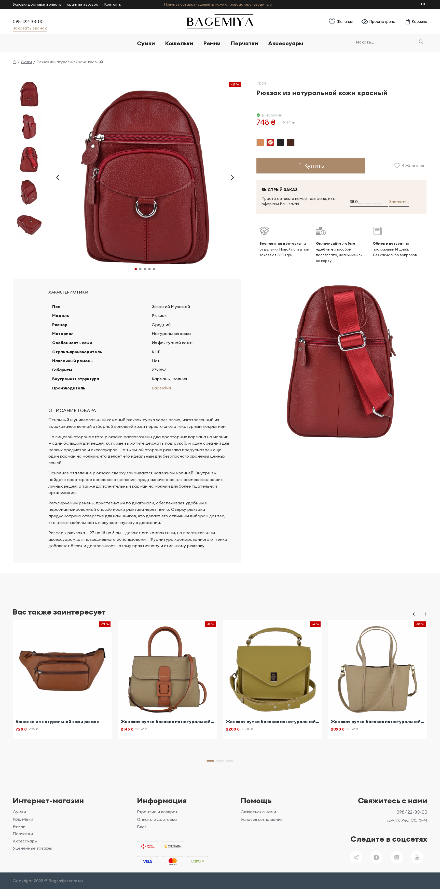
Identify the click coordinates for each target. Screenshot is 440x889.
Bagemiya (161, 387)
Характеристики (68, 292)
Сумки (26, 62)
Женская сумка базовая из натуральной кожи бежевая (167, 721)
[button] (57, 177)
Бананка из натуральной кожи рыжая (57, 721)
